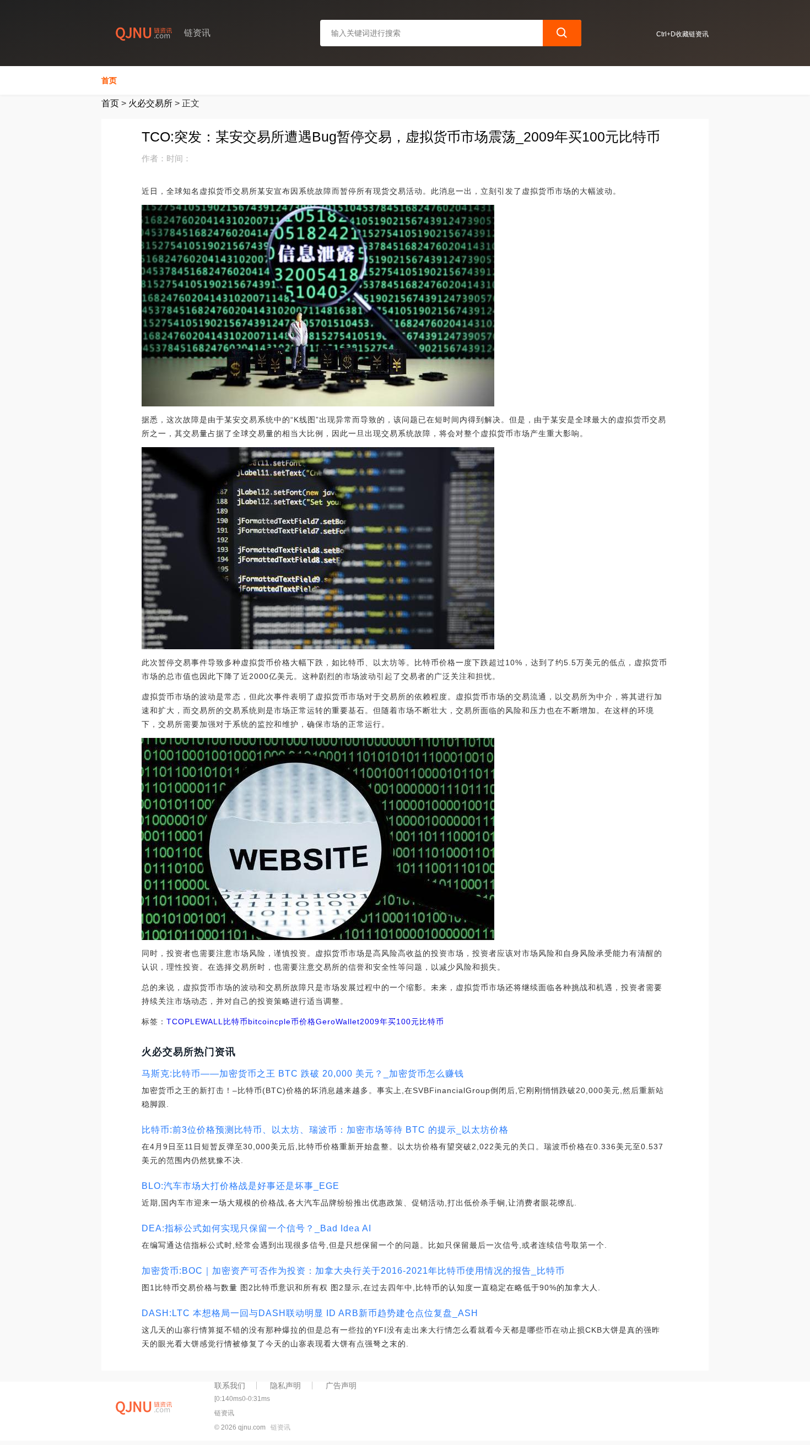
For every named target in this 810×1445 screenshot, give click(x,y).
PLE (193, 1021)
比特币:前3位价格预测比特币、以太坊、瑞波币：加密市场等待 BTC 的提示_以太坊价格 (325, 1129)
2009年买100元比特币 (402, 1021)
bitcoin (261, 1021)
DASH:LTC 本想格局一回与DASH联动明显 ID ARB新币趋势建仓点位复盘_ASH (310, 1313)
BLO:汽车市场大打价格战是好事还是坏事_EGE (240, 1186)
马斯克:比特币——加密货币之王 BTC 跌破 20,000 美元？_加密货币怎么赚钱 (303, 1073)
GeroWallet (338, 1021)
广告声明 (341, 1385)
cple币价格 (295, 1021)
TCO (175, 1021)
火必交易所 (150, 103)
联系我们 (229, 1385)
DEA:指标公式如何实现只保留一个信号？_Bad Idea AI (256, 1228)
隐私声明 (285, 1385)
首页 (109, 80)
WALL (212, 1021)
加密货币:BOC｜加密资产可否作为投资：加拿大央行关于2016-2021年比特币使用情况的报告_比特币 (353, 1270)
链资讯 (280, 1427)
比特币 (235, 1021)
